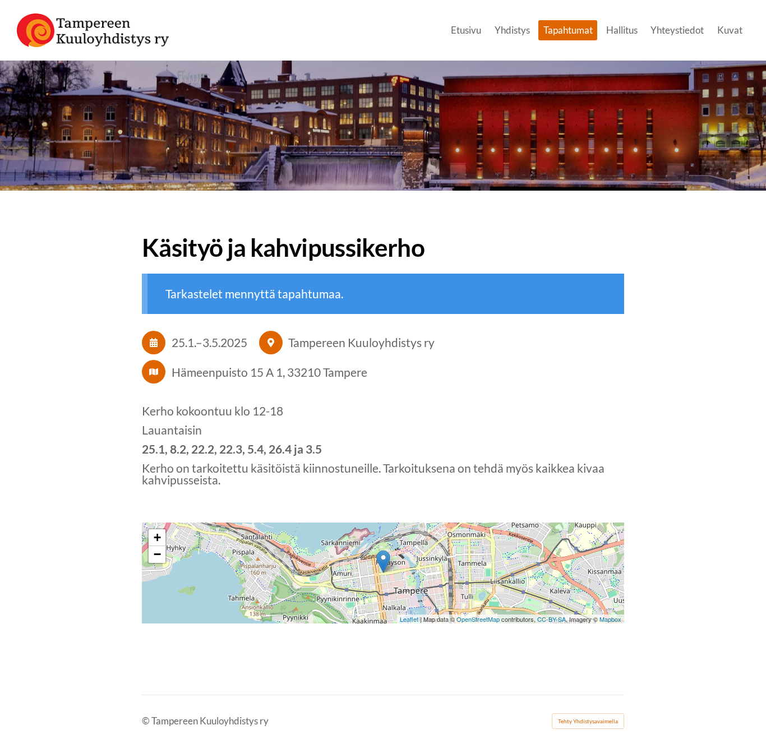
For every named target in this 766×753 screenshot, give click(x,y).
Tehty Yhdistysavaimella (588, 721)
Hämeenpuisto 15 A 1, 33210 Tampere (269, 372)
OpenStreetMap (478, 619)
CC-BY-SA (551, 619)
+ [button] (157, 537)
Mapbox (610, 619)
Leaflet (409, 619)
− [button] (157, 554)
